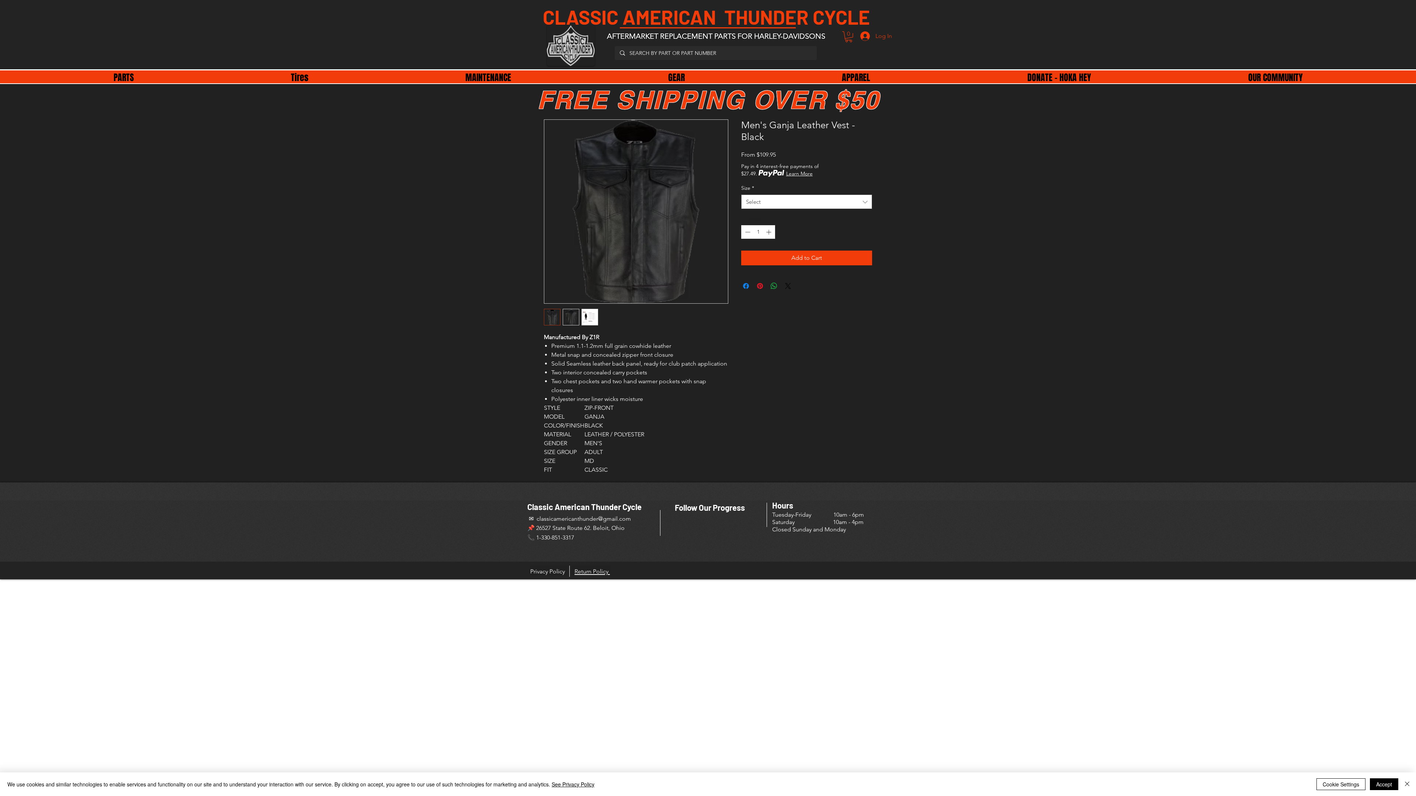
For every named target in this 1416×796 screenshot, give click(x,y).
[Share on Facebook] (746, 286)
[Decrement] (747, 232)
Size (747, 188)
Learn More (799, 173)
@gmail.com (614, 518)
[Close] (1407, 784)
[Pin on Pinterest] (760, 286)
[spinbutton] (758, 232)
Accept (1384, 784)
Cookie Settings (1341, 784)
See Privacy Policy (573, 784)
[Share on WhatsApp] (774, 286)
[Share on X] (788, 286)
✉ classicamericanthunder (562, 518)
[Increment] (769, 232)
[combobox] (806, 202)
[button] (848, 36)
